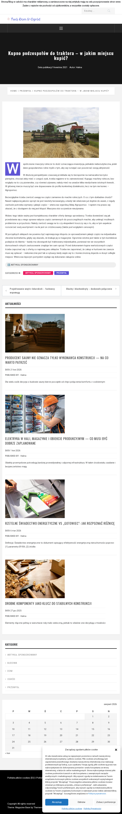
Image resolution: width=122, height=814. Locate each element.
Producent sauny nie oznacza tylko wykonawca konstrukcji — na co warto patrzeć (56, 360)
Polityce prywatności (97, 793)
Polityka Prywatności (92, 808)
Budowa (12, 663)
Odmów (81, 802)
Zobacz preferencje (106, 802)
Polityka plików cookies (72, 808)
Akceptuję (57, 802)
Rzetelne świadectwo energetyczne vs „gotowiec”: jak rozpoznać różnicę (60, 523)
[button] (116, 749)
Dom (9, 671)
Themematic (40, 807)
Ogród (11, 679)
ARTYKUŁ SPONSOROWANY (38, 273)
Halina (79, 67)
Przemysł (62, 273)
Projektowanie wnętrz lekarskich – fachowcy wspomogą (32, 290)
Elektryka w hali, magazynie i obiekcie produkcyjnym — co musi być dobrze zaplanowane (56, 440)
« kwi (7, 753)
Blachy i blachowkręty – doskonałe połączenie (89, 288)
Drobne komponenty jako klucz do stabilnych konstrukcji (48, 603)
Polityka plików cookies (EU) (21, 777)
